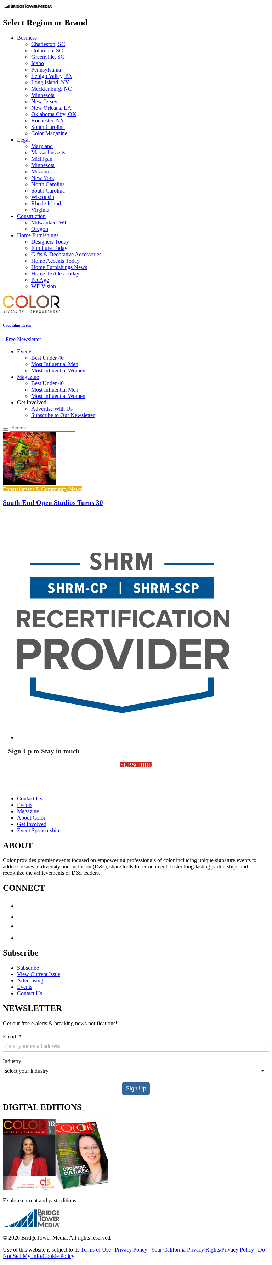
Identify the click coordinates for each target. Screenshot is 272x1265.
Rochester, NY (47, 121)
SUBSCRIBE (136, 765)
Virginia (40, 210)
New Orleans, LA (51, 108)
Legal (23, 140)
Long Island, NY (50, 82)
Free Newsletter (23, 339)
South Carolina (48, 127)
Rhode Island (46, 203)
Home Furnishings (37, 235)
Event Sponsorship (38, 830)
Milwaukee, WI (48, 223)
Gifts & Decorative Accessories (66, 254)
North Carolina (48, 184)
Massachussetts (48, 152)
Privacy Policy (131, 1250)
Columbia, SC (47, 50)
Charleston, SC (48, 44)
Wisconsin (42, 197)
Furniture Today (49, 248)
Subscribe (28, 968)
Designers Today (50, 242)
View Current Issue (38, 974)
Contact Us (29, 799)
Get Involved (31, 824)
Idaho (37, 63)
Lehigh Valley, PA (51, 76)
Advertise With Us (52, 409)
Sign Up (136, 1088)
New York (42, 178)
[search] (5, 429)
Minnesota (43, 95)
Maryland (42, 146)
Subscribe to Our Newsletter (63, 415)
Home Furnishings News (59, 267)
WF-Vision (43, 286)
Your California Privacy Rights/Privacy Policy (202, 1250)
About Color (31, 818)
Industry (12, 1061)
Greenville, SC (47, 57)
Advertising (30, 981)
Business (27, 38)
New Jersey (44, 101)
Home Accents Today (55, 261)
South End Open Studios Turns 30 (53, 502)
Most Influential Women (58, 370)
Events (24, 351)
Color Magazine (49, 133)
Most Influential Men (54, 364)
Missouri (41, 172)
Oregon (39, 229)
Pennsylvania (46, 70)
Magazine (28, 377)
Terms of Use (96, 1250)
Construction (31, 216)
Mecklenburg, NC (51, 89)
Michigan (41, 159)
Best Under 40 (47, 358)
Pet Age (40, 280)
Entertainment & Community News (42, 489)
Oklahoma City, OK (53, 114)
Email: (12, 1036)
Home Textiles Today (55, 273)
